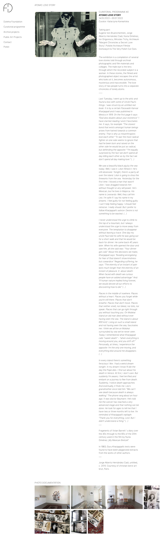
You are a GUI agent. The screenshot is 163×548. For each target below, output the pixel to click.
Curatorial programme (14, 26)
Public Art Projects (13, 37)
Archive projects (11, 32)
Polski (6, 46)
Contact (8, 42)
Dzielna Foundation (13, 21)
